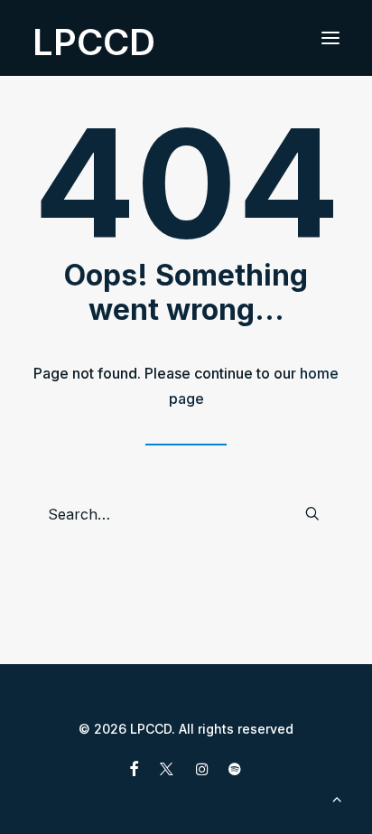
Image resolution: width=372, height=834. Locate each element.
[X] (166, 771)
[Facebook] (134, 771)
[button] (330, 38)
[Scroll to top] (336, 797)
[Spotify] (235, 771)
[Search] (186, 514)
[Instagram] (202, 771)
